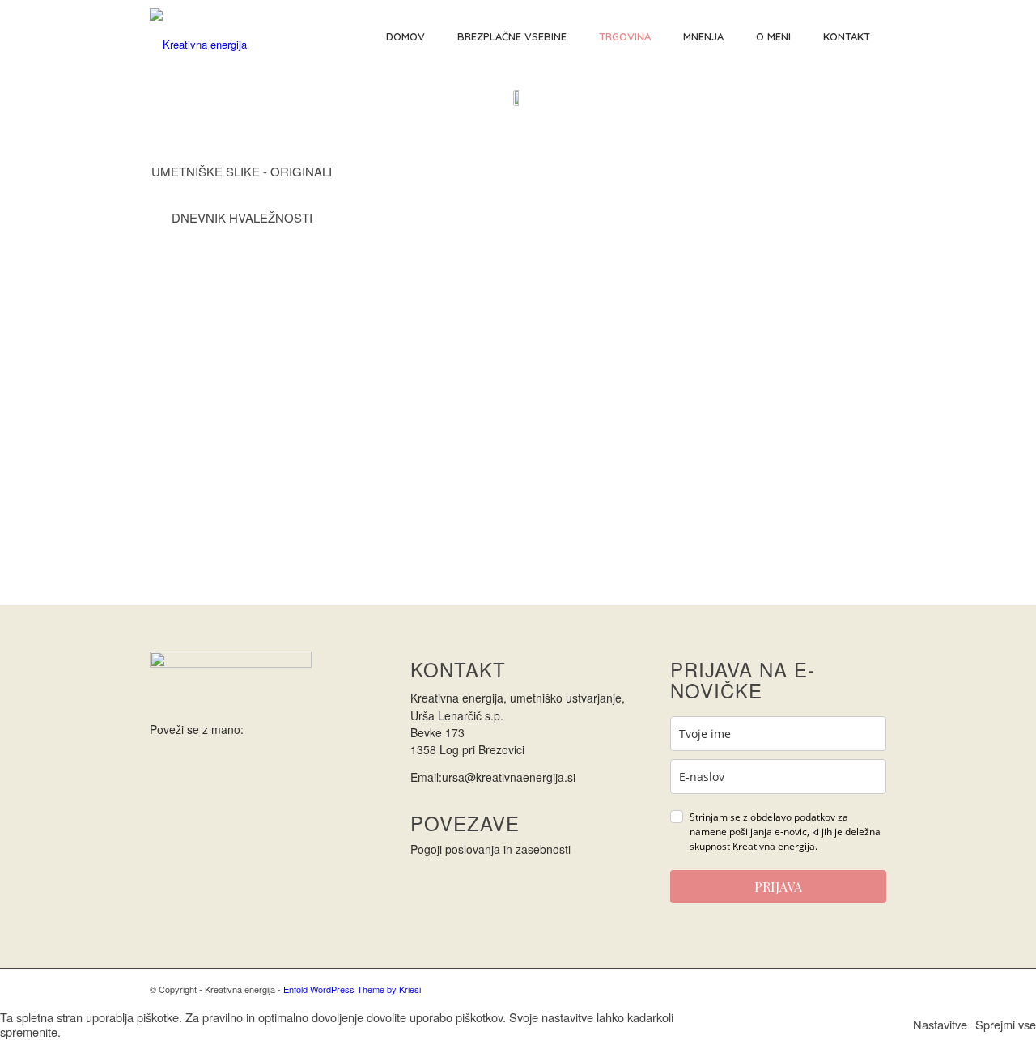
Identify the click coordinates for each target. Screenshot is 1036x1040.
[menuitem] (405, 36)
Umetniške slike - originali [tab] (241, 171)
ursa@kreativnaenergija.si (508, 777)
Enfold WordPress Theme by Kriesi (352, 989)
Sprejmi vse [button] (1005, 1024)
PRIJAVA (778, 886)
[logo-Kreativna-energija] (198, 36)
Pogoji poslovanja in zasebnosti (490, 849)
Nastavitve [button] (940, 1024)
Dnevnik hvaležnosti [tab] (242, 217)
